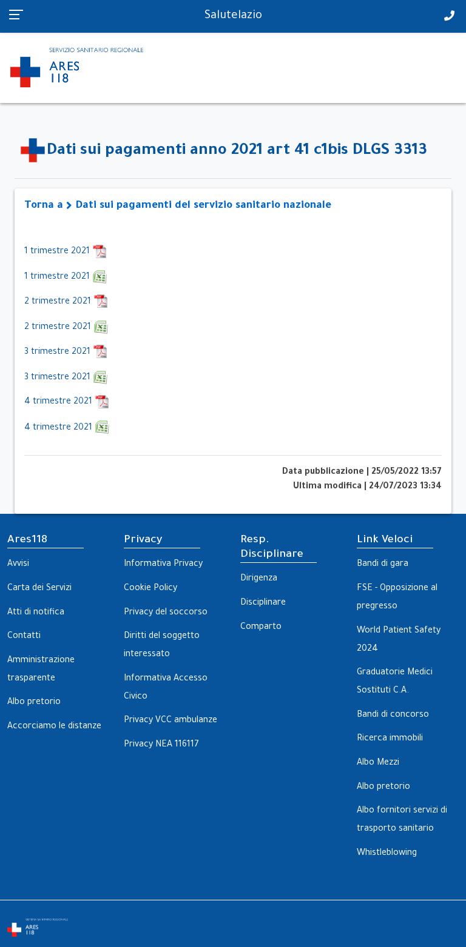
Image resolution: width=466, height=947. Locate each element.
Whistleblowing (387, 854)
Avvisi (18, 565)
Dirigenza (258, 579)
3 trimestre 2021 (58, 352)
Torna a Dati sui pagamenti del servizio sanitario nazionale (177, 206)
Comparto (261, 628)
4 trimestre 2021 (59, 402)
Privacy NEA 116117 (161, 745)
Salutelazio (233, 16)
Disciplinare (263, 603)
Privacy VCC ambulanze (170, 721)
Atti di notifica (35, 613)
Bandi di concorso (393, 715)
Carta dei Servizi (39, 589)
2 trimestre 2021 (58, 302)
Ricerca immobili (390, 739)
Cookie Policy (150, 589)
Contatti (24, 637)
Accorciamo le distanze (54, 727)
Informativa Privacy (163, 565)
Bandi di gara (382, 565)
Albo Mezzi (378, 763)
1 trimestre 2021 (58, 252)
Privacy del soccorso (166, 613)
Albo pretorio (34, 703)
